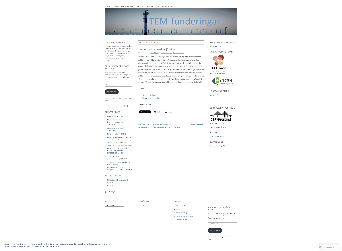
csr (148, 124)
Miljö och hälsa (112, 134)
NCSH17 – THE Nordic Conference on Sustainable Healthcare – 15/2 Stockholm (119, 140)
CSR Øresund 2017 (166, 6)
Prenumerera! (215, 230)
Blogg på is (111, 116)
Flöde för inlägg (181, 213)
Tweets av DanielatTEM (218, 127)
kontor (167, 127)
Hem (108, 6)
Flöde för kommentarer (184, 216)
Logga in (179, 209)
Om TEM (139, 6)
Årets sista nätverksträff (115, 128)
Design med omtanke (150, 98)
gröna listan (152, 127)
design (144, 127)
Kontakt (150, 6)
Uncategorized (165, 124)
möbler (173, 127)
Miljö (157, 124)
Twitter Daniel (217, 123)
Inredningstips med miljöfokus (156, 49)
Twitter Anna (216, 142)
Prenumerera (111, 92)
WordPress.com (182, 220)
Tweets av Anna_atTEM (218, 146)
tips (178, 127)
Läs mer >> (108, 61)
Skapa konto (180, 206)
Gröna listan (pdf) (149, 95)
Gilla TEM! (110, 192)
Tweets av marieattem (217, 136)
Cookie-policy (53, 246)
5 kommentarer (178, 53)
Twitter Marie (217, 133)
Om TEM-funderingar (123, 6)
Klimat (152, 124)
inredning (160, 127)
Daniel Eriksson (166, 53)
